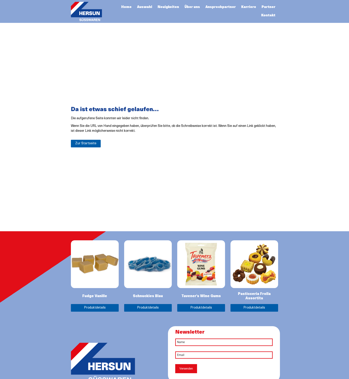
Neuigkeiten (168, 7)
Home (126, 7)
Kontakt (268, 15)
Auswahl (144, 7)
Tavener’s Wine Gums (201, 296)
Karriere (248, 7)
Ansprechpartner (220, 7)
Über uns (192, 7)
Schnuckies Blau (148, 296)
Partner (268, 7)
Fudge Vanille (94, 296)
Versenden (186, 368)
